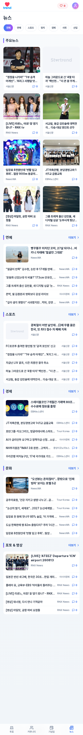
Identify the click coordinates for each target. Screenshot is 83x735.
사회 (64, 27)
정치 (43, 27)
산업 (75, 27)
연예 (19, 27)
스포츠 (31, 27)
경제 (54, 27)
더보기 (72, 237)
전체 (8, 27)
